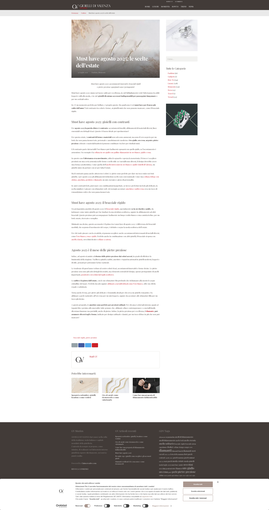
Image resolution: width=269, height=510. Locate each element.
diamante (150, 311)
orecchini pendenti (165, 469)
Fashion (83, 13)
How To (171, 80)
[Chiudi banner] (218, 482)
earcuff (161, 454)
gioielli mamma (178, 458)
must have (174, 465)
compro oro (188, 447)
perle (174, 471)
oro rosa (163, 471)
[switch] (107, 505)
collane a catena (104, 239)
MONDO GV (169, 1)
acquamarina (170, 437)
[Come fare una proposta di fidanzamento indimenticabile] (146, 385)
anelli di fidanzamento (184, 437)
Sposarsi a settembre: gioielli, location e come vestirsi (83, 396)
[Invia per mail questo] (74, 345)
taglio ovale (189, 475)
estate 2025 (167, 454)
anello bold (180, 440)
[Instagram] (189, 1)
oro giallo (188, 468)
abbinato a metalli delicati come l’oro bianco (125, 284)
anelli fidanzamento (167, 440)
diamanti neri (189, 450)
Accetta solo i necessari (198, 498)
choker (170, 447)
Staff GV (93, 356)
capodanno (162, 447)
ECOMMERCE (178, 1)
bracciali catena (190, 444)
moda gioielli (189, 461)
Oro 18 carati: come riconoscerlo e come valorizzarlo (110, 397)
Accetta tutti (197, 484)
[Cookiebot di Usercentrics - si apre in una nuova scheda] (61, 505)
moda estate (178, 461)
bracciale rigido (113, 209)
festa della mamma (177, 454)
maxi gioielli (168, 461)
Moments (101, 72)
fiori (185, 454)
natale (181, 465)
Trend (170, 97)
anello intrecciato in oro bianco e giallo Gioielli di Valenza (129, 164)
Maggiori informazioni (160, 506)
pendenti (84, 275)
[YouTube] (196, 1)
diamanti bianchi (177, 451)
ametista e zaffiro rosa (135, 189)
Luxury (171, 83)
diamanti (165, 450)
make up (161, 461)
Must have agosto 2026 (123, 453)
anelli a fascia (76, 239)
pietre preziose (91, 337)
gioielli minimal (189, 458)
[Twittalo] (88, 345)
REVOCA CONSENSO (79, 469)
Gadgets (171, 76)
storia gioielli (167, 475)
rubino (161, 475)
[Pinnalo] (95, 345)
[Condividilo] (81, 345)
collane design (179, 447)
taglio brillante (175, 475)
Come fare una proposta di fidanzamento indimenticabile (145, 396)
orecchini (188, 464)
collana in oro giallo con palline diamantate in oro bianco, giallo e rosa (122, 152)
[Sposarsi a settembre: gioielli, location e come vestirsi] (84, 385)
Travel (170, 93)
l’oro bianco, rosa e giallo (86, 236)
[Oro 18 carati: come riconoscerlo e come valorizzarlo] (115, 385)
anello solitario (166, 443)
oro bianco (177, 468)
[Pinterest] (192, 1)
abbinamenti (162, 437)
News (170, 90)
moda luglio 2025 (165, 465)
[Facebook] (186, 1)
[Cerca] (197, 6)
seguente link (147, 496)
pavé (170, 472)
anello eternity (190, 440)
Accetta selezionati (198, 491)
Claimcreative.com (88, 463)
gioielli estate (169, 458)
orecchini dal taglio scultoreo (102, 275)
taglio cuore (182, 475)
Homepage (74, 13)
